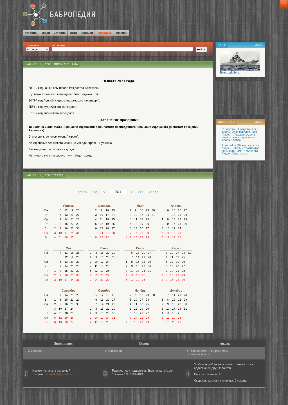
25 (72, 237)
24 (72, 233)
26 (77, 210)
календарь (104, 33)
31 (77, 233)
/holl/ (258, 121)
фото (73, 33)
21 (72, 219)
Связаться (115, 350)
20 (72, 214)
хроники (87, 33)
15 (66, 224)
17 (66, 233)
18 (66, 237)
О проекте (35, 350)
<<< (95, 191)
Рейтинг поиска (200, 354)
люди (46, 33)
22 (72, 224)
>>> (141, 191)
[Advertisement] (212, 15)
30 (77, 228)
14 (66, 219)
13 (66, 214)
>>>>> (153, 191)
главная (121, 33)
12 (66, 210)
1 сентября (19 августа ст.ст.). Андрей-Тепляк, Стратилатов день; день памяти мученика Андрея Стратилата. (240, 149)
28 (77, 219)
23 (72, 228)
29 (77, 224)
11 (60, 237)
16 (66, 228)
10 (60, 233)
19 (72, 210)
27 (77, 214)
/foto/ (258, 44)
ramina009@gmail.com (59, 374)
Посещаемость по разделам (209, 350)
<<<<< (82, 191)
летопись (31, 33)
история (60, 33)
